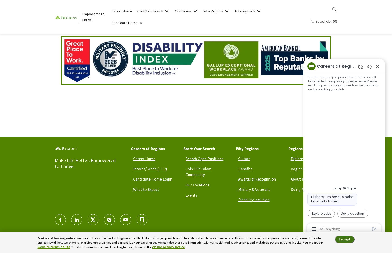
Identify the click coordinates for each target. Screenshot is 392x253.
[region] (344, 147)
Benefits (245, 168)
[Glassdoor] (142, 219)
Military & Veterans (254, 189)
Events (191, 195)
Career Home (122, 11)
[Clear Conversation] (360, 66)
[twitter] (93, 219)
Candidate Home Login (152, 179)
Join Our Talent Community (199, 171)
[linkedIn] (76, 219)
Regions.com (302, 168)
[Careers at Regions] (67, 17)
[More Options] (314, 229)
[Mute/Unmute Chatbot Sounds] (369, 66)
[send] (374, 229)
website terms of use (54, 247)
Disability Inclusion (254, 199)
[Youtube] (125, 219)
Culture (244, 158)
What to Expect (146, 189)
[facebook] (60, 219)
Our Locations (197, 185)
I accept (344, 239)
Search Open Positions (204, 158)
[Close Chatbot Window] (377, 66)
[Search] (334, 9)
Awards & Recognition (257, 179)
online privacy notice (168, 247)
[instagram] (109, 219)
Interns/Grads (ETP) (150, 168)
